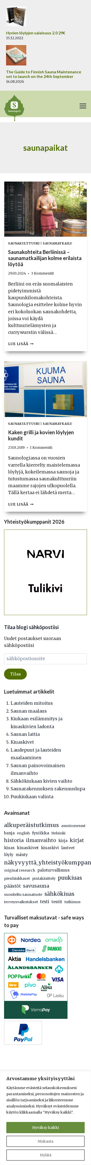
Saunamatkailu (57, 243)
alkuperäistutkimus (31, 825)
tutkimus (72, 902)
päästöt (12, 886)
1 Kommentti (41, 447)
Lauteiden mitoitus (32, 703)
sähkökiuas (59, 894)
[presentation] (45, 209)
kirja (62, 840)
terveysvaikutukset (21, 902)
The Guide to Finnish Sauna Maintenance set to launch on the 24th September (43, 74)
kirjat (77, 840)
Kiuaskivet (22, 742)
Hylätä (45, 1155)
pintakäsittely (44, 878)
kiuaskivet (28, 847)
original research (19, 870)
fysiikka (40, 832)
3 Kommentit (42, 273)
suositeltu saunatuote (23, 894)
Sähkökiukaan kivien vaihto (41, 781)
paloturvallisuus (53, 870)
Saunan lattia (25, 734)
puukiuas (70, 878)
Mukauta (45, 1141)
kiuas (9, 847)
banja (9, 833)
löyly (8, 854)
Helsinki (58, 833)
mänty (22, 854)
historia (14, 840)
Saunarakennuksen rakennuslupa (48, 789)
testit (57, 901)
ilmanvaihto (41, 840)
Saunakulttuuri (23, 243)
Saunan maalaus (29, 711)
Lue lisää (21, 344)
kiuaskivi (50, 847)
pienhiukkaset (17, 878)
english (23, 833)
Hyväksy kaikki (45, 1127)
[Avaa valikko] (83, 106)
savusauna (36, 886)
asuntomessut (73, 826)
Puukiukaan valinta (32, 797)
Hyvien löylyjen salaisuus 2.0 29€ (35, 33)
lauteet (68, 847)
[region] (45, 1118)
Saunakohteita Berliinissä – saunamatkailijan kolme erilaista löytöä (45, 258)
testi (44, 901)
